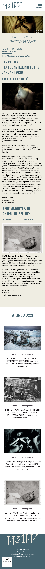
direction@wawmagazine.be (22, 554)
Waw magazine (12, 5)
